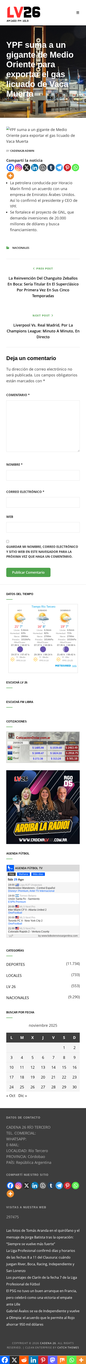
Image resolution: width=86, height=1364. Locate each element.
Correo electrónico (25, 492)
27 (43, 1086)
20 (43, 1077)
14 (53, 1067)
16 (74, 1067)
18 (22, 1077)
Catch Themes (68, 1347)
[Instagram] (18, 167)
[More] (10, 175)
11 (22, 1067)
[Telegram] (59, 167)
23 (74, 1077)
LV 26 (11, 986)
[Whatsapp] (75, 167)
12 (32, 1067)
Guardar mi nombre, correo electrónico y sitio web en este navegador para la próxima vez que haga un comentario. (42, 552)
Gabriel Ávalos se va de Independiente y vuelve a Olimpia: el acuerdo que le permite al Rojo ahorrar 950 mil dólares (43, 1318)
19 (32, 1077)
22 (64, 1077)
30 (74, 1086)
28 (53, 1086)
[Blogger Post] (43, 167)
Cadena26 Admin (22, 151)
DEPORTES (15, 964)
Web (9, 517)
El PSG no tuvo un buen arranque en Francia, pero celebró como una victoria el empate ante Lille (41, 1298)
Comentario (18, 395)
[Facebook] (10, 167)
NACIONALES (20, 248)
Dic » (22, 1095)
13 (43, 1067)
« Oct (10, 1095)
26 (32, 1086)
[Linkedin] (34, 167)
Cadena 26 (48, 1343)
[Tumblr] (51, 167)
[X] (26, 167)
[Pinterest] (67, 167)
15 (64, 1067)
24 (11, 1086)
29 (64, 1086)
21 (53, 1077)
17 (11, 1077)
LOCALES (14, 975)
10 (11, 1067)
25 (22, 1086)
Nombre (14, 464)
